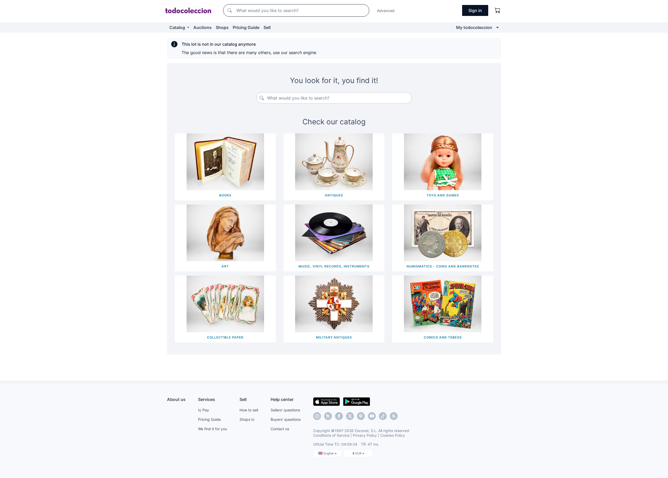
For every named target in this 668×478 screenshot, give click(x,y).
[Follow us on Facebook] (339, 416)
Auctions (202, 27)
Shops (222, 27)
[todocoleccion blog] (394, 416)
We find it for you (212, 429)
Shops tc (247, 419)
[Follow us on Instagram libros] (328, 416)
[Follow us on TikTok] (383, 416)
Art (225, 266)
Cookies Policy (392, 435)
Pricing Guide (246, 27)
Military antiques (334, 337)
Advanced (386, 10)
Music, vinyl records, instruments (334, 266)
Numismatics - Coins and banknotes (443, 266)
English (329, 453)
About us (176, 399)
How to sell (249, 410)
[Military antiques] (334, 303)
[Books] (225, 161)
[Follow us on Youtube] (372, 416)
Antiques (334, 195)
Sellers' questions (285, 410)
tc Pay (203, 410)
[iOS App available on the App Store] (326, 401)
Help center (282, 399)
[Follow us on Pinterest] (361, 416)
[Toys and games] (442, 161)
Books (225, 195)
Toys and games (443, 195)
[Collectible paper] (225, 303)
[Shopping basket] (497, 10)
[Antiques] (334, 161)
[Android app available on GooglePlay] (356, 401)
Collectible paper (225, 337)
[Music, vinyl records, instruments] (334, 232)
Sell (267, 27)
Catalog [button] (177, 27)
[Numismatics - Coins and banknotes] (442, 232)
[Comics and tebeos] (442, 303)
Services (206, 399)
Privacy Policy (365, 435)
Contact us (280, 429)
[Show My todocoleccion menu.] (497, 27)
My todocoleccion (474, 27)
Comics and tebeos (443, 337)
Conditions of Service (331, 435)
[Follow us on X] (350, 416)
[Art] (225, 232)
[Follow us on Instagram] (317, 416)
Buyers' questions (286, 419)
